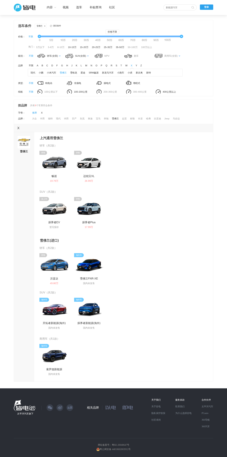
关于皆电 (156, 406)
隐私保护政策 (158, 413)
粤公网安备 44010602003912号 (115, 449)
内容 (50, 7)
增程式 (136, 83)
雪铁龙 (73, 72)
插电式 (107, 83)
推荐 (34, 112)
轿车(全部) (52, 56)
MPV (106, 56)
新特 (148, 72)
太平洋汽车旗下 (25, 413)
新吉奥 (139, 72)
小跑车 (120, 72)
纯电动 (48, 83)
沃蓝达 (54, 278)
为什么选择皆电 (183, 413)
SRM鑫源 (94, 72)
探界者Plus (89, 222)
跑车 (136, 56)
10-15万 (72, 47)
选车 (79, 7)
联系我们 (180, 406)
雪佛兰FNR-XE (89, 278)
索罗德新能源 (54, 369)
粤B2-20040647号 (120, 445)
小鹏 (41, 72)
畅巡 (54, 176)
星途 (83, 72)
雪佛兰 (40, 26)
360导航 (206, 420)
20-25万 (96, 47)
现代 (33, 72)
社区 (112, 7)
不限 (30, 36)
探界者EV (54, 222)
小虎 (130, 72)
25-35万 (108, 47)
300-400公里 (139, 91)
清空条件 (57, 26)
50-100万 (133, 47)
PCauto (205, 413)
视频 (66, 7)
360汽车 (206, 426)
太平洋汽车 (207, 406)
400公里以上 (169, 91)
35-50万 (120, 47)
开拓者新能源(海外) (54, 323)
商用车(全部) (171, 56)
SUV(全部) (80, 56)
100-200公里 (80, 91)
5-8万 (51, 47)
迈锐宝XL (89, 176)
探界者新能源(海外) (88, 323)
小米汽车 (51, 72)
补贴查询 (96, 7)
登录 (206, 7)
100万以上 (146, 47)
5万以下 (40, 47)
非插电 (77, 83)
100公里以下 (51, 91)
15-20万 (84, 47)
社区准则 (156, 420)
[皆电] (25, 7)
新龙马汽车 (108, 72)
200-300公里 (110, 91)
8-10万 (60, 47)
